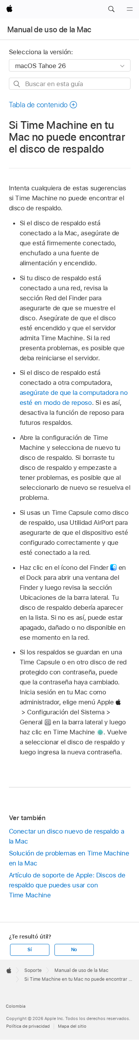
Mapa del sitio (72, 1026)
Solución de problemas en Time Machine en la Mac (69, 858)
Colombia (15, 1006)
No (74, 949)
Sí (29, 949)
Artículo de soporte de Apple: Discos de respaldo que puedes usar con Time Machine (67, 885)
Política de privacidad (28, 1026)
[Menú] (129, 9)
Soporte (33, 970)
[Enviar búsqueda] (17, 84)
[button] (111, 9)
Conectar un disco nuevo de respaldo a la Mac (66, 836)
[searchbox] (70, 84)
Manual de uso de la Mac (49, 29)
